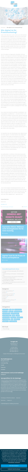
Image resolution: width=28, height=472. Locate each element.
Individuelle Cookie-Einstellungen (14, 469)
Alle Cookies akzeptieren (14, 465)
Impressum (17, 462)
